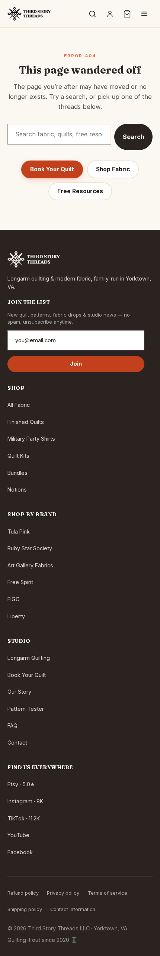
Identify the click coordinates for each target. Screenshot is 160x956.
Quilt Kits (18, 456)
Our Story (19, 691)
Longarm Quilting (28, 658)
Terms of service (107, 893)
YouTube (18, 835)
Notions (17, 489)
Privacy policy (63, 893)
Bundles (17, 473)
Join (76, 363)
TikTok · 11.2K (23, 818)
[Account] (110, 14)
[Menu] (144, 14)
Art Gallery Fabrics (30, 565)
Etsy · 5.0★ (21, 784)
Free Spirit (20, 582)
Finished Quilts (25, 422)
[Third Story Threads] (29, 14)
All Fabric (18, 405)
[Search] (92, 14)
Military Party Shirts (31, 438)
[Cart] (127, 14)
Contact (17, 742)
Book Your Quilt (52, 169)
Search (133, 136)
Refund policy (23, 893)
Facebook (20, 852)
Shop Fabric (113, 169)
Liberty (16, 616)
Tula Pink (18, 531)
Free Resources (80, 191)
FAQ (12, 725)
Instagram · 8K (25, 801)
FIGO (13, 599)
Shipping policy (24, 909)
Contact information (72, 909)
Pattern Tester (25, 709)
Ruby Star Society (29, 548)
